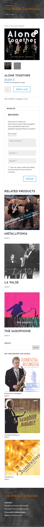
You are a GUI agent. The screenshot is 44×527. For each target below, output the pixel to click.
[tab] (22, 109)
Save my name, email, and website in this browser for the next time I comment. (21, 169)
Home (6, 26)
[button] (36, 32)
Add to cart (22, 89)
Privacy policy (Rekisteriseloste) (15, 512)
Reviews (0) (11, 108)
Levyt (11, 26)
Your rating (12, 134)
